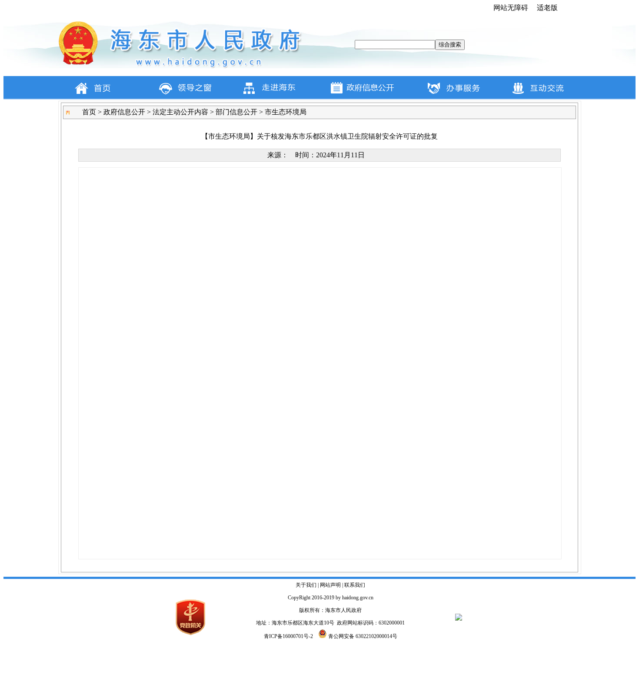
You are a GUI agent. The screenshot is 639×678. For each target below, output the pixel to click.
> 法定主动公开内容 (176, 112)
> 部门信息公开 (232, 112)
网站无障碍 (510, 7)
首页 (89, 112)
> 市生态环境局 (281, 112)
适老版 (547, 7)
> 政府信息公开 (120, 112)
